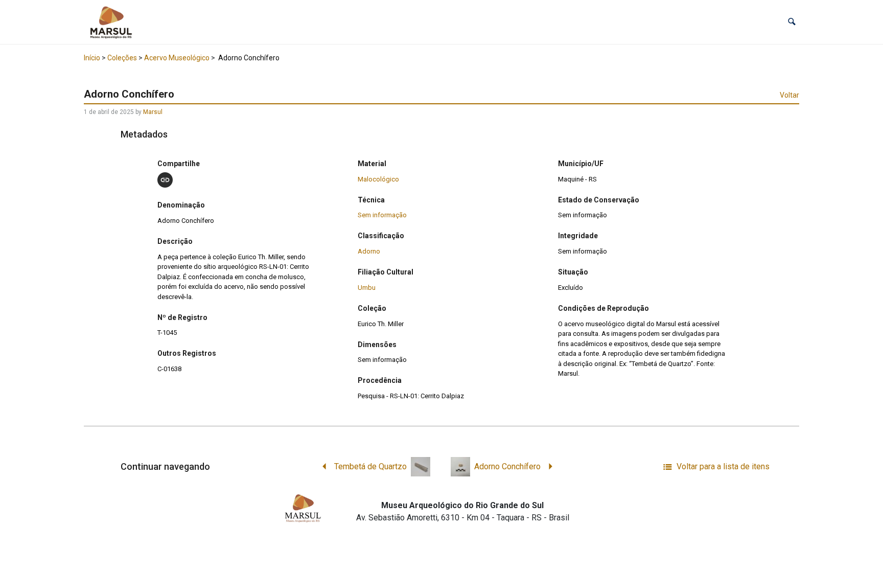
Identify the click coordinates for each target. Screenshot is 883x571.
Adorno (369, 251)
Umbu (367, 287)
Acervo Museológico (177, 58)
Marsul (152, 112)
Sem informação (382, 215)
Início (92, 58)
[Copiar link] (165, 180)
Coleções (122, 58)
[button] (791, 22)
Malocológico (378, 179)
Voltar (789, 95)
